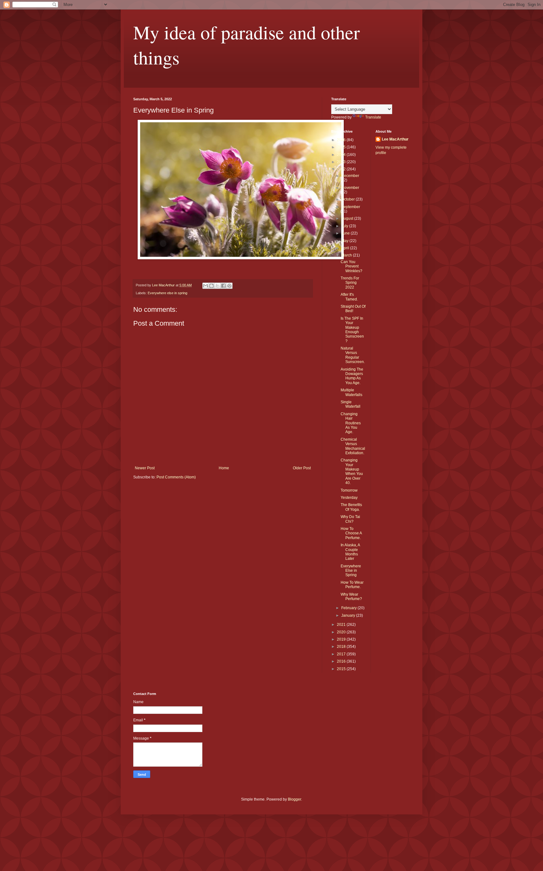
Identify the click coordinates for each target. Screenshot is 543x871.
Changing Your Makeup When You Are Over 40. (352, 471)
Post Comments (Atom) (176, 477)
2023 (342, 162)
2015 (342, 669)
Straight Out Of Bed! (353, 308)
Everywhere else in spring (167, 293)
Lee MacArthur (395, 139)
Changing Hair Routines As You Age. (351, 423)
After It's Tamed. (349, 296)
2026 (342, 140)
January (348, 615)
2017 (342, 654)
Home (224, 468)
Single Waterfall (350, 404)
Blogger (294, 799)
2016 (342, 661)
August (347, 218)
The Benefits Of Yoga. (351, 507)
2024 (342, 154)
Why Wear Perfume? (351, 596)
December (350, 176)
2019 (342, 639)
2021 (342, 624)
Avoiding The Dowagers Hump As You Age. (352, 376)
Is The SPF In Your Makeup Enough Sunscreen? (352, 329)
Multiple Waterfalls (351, 392)
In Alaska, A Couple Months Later (350, 552)
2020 (342, 632)
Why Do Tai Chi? (350, 519)
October (348, 199)
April (345, 248)
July (345, 226)
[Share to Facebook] (223, 286)
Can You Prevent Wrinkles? (351, 266)
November (350, 187)
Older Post (302, 468)
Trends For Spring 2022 (350, 282)
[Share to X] (217, 286)
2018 (342, 646)
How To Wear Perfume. (352, 584)
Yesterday (349, 497)
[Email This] (205, 286)
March (347, 255)
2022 (342, 169)
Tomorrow (349, 490)
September (350, 207)
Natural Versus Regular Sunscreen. (353, 355)
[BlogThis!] (211, 286)
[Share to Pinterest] (229, 286)
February (349, 608)
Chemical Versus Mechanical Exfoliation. (353, 446)
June (346, 233)
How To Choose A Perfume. (351, 533)
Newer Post (145, 468)
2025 (342, 147)
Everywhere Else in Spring (351, 570)
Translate (373, 117)
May (345, 241)
